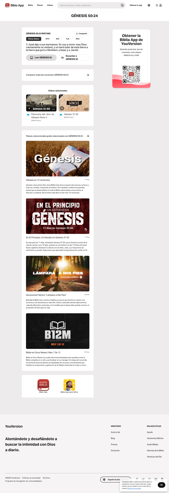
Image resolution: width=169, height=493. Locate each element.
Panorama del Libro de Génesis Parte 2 (42, 116)
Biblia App (43, 392)
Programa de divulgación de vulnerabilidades (23, 481)
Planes (40, 5)
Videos (50, 5)
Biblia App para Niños (69, 392)
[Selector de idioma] (149, 5)
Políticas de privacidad (31, 478)
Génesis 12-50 (74, 114)
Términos (46, 478)
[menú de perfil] (159, 5)
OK (161, 485)
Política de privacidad (134, 488)
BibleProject (36, 120)
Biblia (30, 5)
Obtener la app (136, 5)
